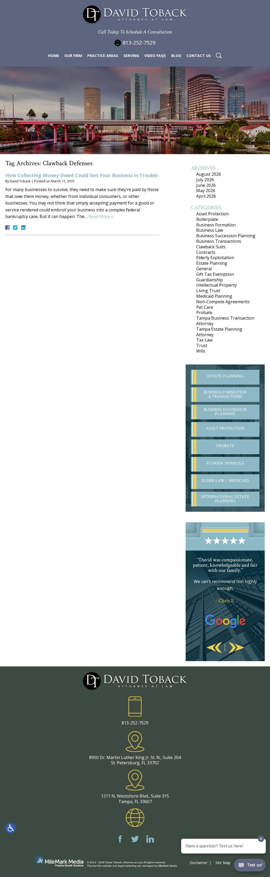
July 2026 (205, 180)
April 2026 (206, 196)
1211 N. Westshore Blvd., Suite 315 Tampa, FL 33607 (135, 798)
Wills (200, 351)
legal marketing (127, 865)
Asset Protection (212, 214)
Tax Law (204, 340)
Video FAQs (155, 55)
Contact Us (198, 55)
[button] (214, 648)
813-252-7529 (139, 42)
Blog (176, 55)
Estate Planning (211, 263)
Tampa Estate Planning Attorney (219, 332)
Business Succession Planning (225, 236)
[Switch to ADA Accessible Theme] (10, 828)
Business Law (209, 230)
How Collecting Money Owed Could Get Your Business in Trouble (81, 175)
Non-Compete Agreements (223, 302)
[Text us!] (250, 866)
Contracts (205, 252)
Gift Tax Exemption (215, 274)
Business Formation (216, 225)
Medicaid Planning (214, 296)
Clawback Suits (210, 247)
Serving (131, 55)
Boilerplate (207, 219)
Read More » (100, 216)
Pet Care (204, 307)
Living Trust (208, 290)
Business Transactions (218, 241)
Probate (204, 312)
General (204, 269)
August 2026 (208, 174)
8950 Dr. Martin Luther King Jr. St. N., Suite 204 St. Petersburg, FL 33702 (135, 760)
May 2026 (205, 190)
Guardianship (209, 280)
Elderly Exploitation (215, 257)
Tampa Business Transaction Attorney (225, 320)
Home (53, 55)
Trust (201, 345)
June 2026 (206, 185)
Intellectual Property (216, 285)
